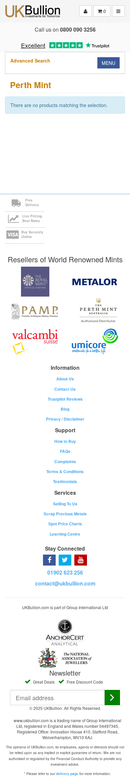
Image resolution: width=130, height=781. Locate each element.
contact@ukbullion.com (65, 583)
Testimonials (65, 481)
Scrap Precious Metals (65, 514)
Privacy (53, 419)
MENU (108, 63)
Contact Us (65, 389)
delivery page (67, 773)
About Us (65, 379)
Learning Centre (65, 534)
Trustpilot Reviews (65, 399)
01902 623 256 (65, 572)
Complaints (65, 461)
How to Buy (65, 441)
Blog (65, 409)
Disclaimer (74, 419)
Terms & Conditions (65, 471)
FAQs (65, 451)
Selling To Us (65, 504)
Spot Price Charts (65, 524)
